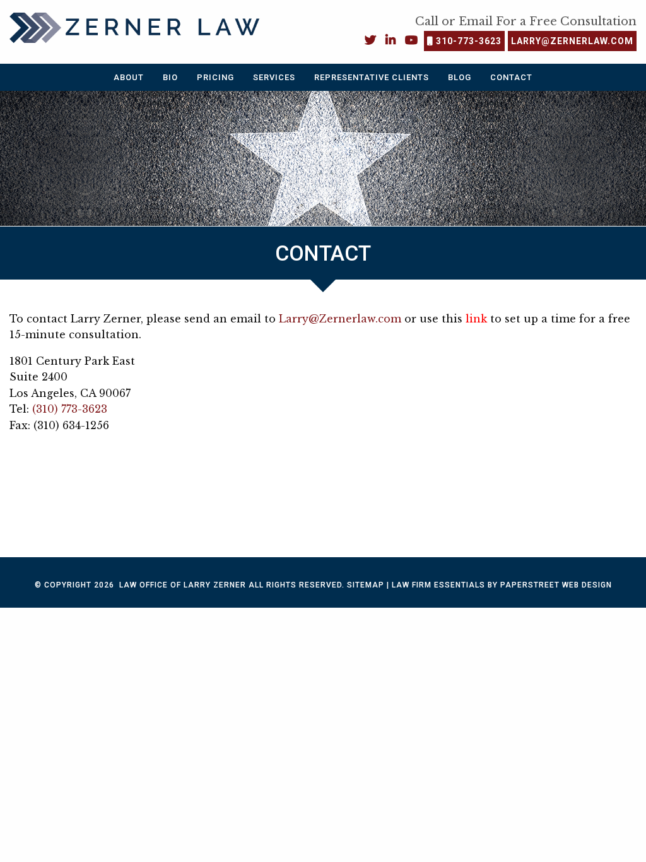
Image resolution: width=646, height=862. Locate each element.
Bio (170, 77)
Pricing (215, 77)
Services (274, 77)
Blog (459, 77)
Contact (511, 77)
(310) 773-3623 (69, 409)
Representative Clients (371, 77)
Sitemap (365, 585)
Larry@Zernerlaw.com (572, 41)
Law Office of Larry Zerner (182, 585)
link (476, 318)
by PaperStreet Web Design (550, 585)
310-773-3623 (467, 41)
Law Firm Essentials (438, 585)
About (129, 77)
